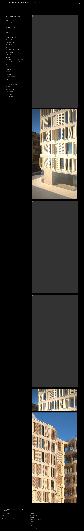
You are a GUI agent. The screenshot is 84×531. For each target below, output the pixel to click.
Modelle (32, 517)
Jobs (31, 526)
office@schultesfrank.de (8, 518)
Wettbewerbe (33, 515)
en (79, 1)
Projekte (32, 513)
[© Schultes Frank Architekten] (55, 61)
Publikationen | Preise (35, 519)
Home (31, 509)
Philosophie (33, 511)
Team (31, 523)
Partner (32, 521)
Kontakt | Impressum (35, 528)
